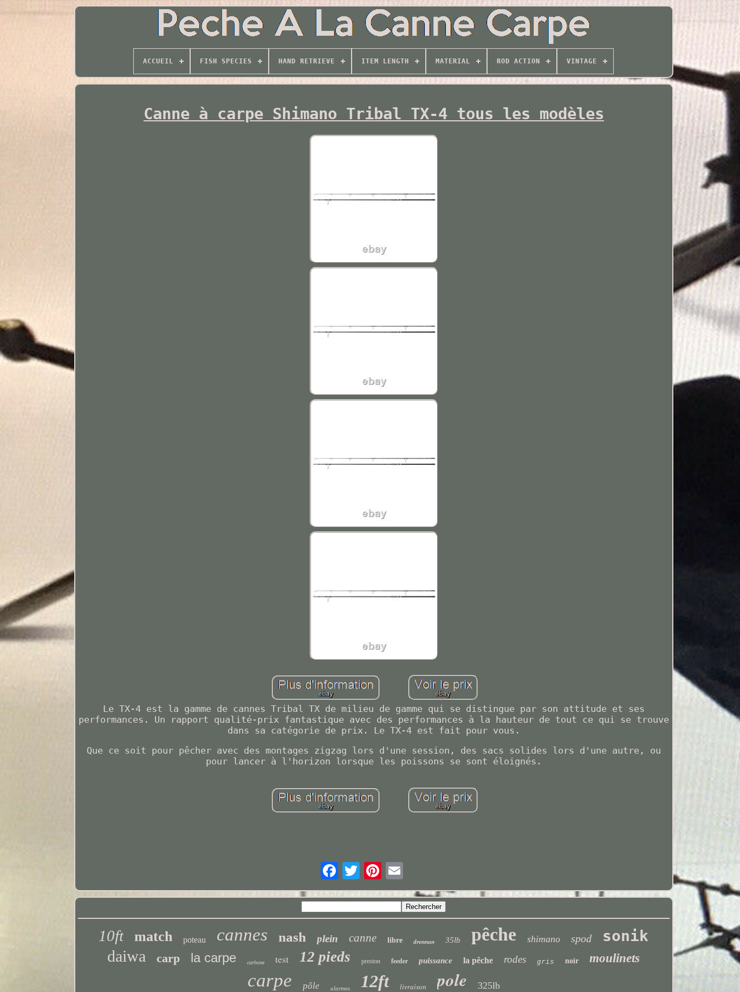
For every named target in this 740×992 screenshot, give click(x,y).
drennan (423, 941)
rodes (515, 959)
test (282, 959)
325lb (489, 985)
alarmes (340, 988)
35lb (452, 940)
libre (395, 940)
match (153, 936)
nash (292, 937)
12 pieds (325, 957)
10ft (111, 935)
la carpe (213, 957)
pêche (493, 934)
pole (452, 979)
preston (370, 961)
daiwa (126, 956)
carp (168, 958)
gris (545, 961)
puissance (435, 960)
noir (572, 961)
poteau (194, 939)
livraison (413, 987)
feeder (399, 960)
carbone (255, 962)
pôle (311, 986)
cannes (242, 934)
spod (581, 938)
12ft (375, 981)
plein (327, 938)
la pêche (478, 960)
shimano (543, 938)
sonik (625, 936)
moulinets (614, 958)
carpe (270, 980)
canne (363, 937)
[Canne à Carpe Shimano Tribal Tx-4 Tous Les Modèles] (374, 200)
